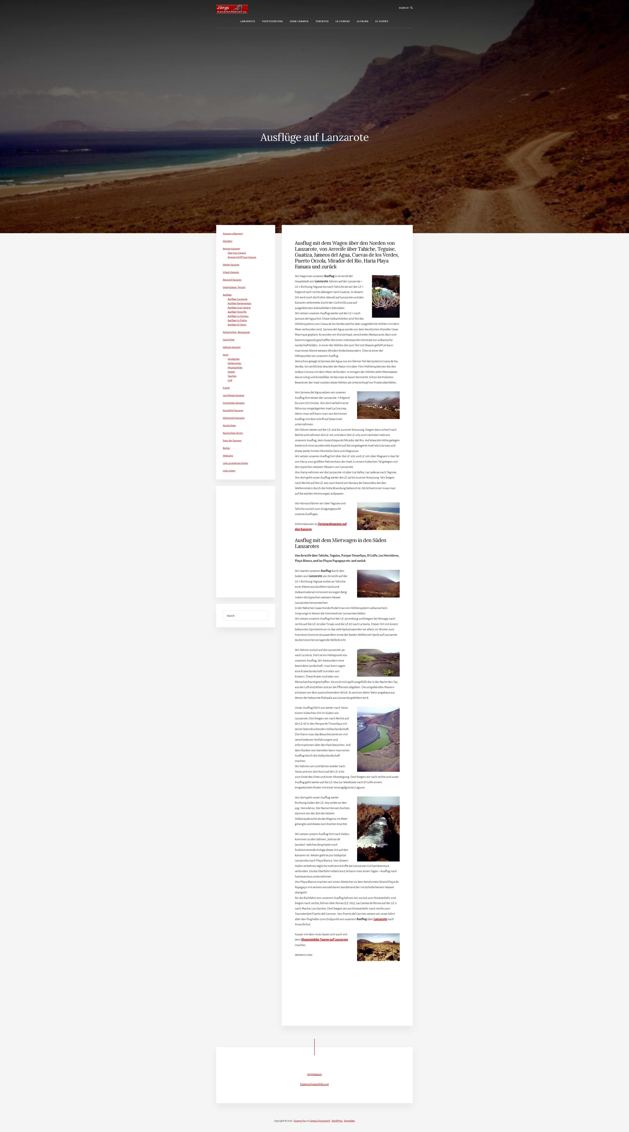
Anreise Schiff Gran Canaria (242, 257)
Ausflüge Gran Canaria (239, 307)
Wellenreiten (234, 363)
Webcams (228, 455)
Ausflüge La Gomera (238, 316)
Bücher (226, 448)
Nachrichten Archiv (233, 433)
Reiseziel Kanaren (232, 280)
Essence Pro (300, 1121)
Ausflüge (227, 295)
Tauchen (232, 376)
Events (226, 388)
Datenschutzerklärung (314, 1084)
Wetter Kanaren (231, 264)
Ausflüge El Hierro (237, 324)
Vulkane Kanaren (231, 347)
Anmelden (349, 1121)
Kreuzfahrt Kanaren (233, 410)
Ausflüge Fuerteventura (239, 303)
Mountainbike (235, 367)
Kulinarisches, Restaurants (236, 332)
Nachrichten (229, 425)
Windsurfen (234, 359)
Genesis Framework (320, 1121)
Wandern (227, 241)
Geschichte (228, 339)
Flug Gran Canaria (237, 253)
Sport (225, 355)
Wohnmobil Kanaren (234, 418)
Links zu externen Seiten (235, 463)
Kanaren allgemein (233, 233)
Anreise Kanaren (231, 248)
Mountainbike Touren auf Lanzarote (324, 939)
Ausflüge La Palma (237, 320)
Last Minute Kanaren (233, 395)
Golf (230, 380)
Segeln (231, 372)
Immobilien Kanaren (234, 403)
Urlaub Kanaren (231, 272)
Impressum (314, 1074)
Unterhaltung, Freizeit (234, 287)
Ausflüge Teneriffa (237, 312)
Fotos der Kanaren (232, 440)
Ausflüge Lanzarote (238, 299)
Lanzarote (380, 919)
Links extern (229, 470)
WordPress (337, 1121)
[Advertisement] (314, 53)
